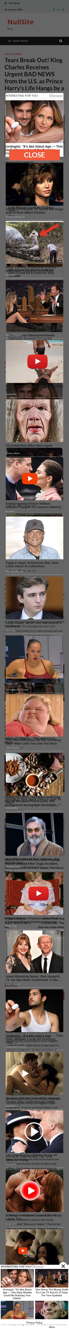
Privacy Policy (34, 1322)
